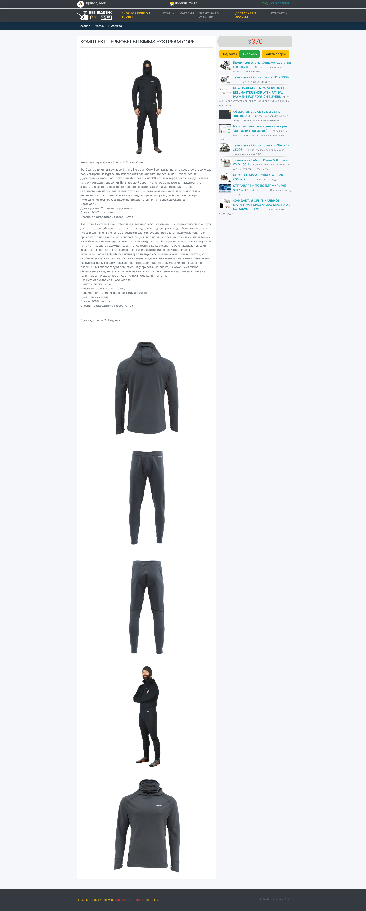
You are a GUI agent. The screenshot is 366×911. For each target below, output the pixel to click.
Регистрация (279, 3)
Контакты (279, 13)
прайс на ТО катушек (209, 15)
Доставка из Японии (245, 15)
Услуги (108, 899)
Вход (264, 3)
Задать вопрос (275, 54)
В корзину (249, 54)
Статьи (169, 13)
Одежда (116, 26)
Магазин (187, 13)
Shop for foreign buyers (136, 15)
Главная (84, 26)
